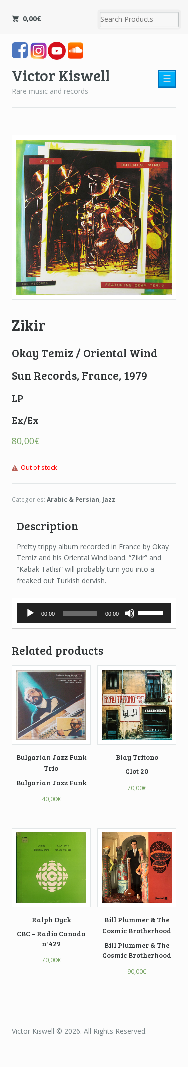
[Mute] (130, 613)
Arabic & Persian (73, 499)
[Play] (30, 613)
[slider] (152, 612)
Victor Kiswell (61, 75)
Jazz (108, 499)
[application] (94, 613)
